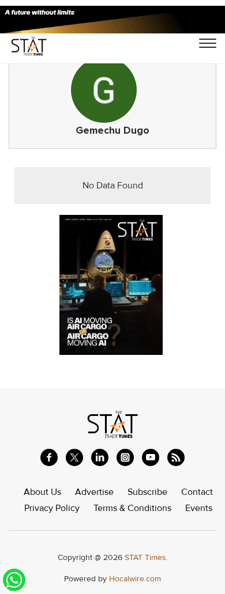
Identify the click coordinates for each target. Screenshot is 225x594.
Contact (197, 492)
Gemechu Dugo (112, 130)
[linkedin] (99, 457)
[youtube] (150, 457)
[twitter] (74, 457)
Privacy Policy (52, 508)
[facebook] (49, 457)
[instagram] (125, 457)
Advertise (94, 492)
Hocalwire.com (135, 579)
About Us (42, 492)
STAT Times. (146, 557)
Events (198, 508)
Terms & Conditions (132, 508)
